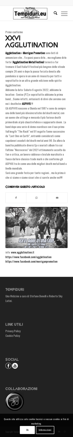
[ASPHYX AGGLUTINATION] (36, 227)
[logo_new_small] (30, 13)
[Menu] (62, 13)
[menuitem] (53, 13)
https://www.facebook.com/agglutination (28, 257)
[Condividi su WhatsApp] (36, 197)
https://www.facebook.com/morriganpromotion (31, 261)
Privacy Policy (13, 331)
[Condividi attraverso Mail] (57, 197)
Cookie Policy (12, 335)
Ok (27, 429)
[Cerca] (53, 13)
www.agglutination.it (22, 252)
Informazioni (45, 429)
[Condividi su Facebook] (16, 197)
